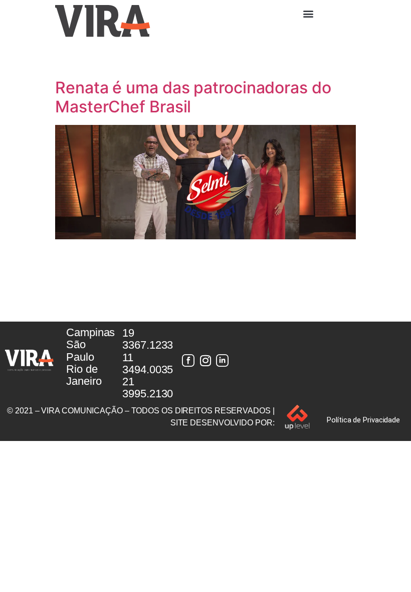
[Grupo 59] (222, 360)
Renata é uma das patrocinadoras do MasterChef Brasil (193, 97)
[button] (308, 13)
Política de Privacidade (363, 419)
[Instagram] (205, 360)
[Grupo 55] (188, 360)
